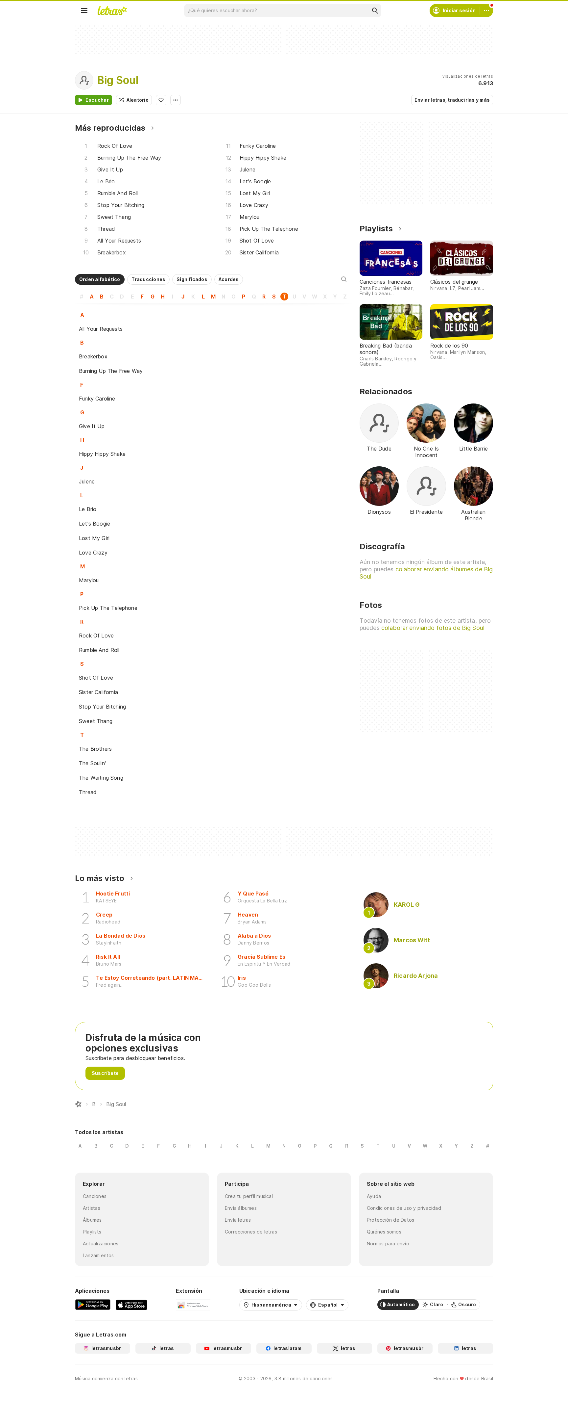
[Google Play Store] (92, 1304)
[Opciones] (175, 100)
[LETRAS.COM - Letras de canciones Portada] (112, 10)
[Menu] (84, 10)
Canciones (94, 1196)
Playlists (92, 1231)
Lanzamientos (98, 1255)
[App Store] (131, 1304)
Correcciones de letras (251, 1231)
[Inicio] (78, 1104)
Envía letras (238, 1220)
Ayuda (374, 1196)
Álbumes (92, 1220)
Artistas (91, 1208)
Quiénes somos (384, 1231)
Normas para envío (388, 1243)
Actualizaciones (100, 1243)
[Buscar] (374, 10)
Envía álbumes (241, 1208)
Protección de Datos (390, 1220)
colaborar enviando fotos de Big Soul (433, 627)
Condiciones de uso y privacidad (404, 1208)
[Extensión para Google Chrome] (193, 1304)
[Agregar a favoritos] (161, 100)
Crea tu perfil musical (249, 1196)
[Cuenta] (486, 10)
